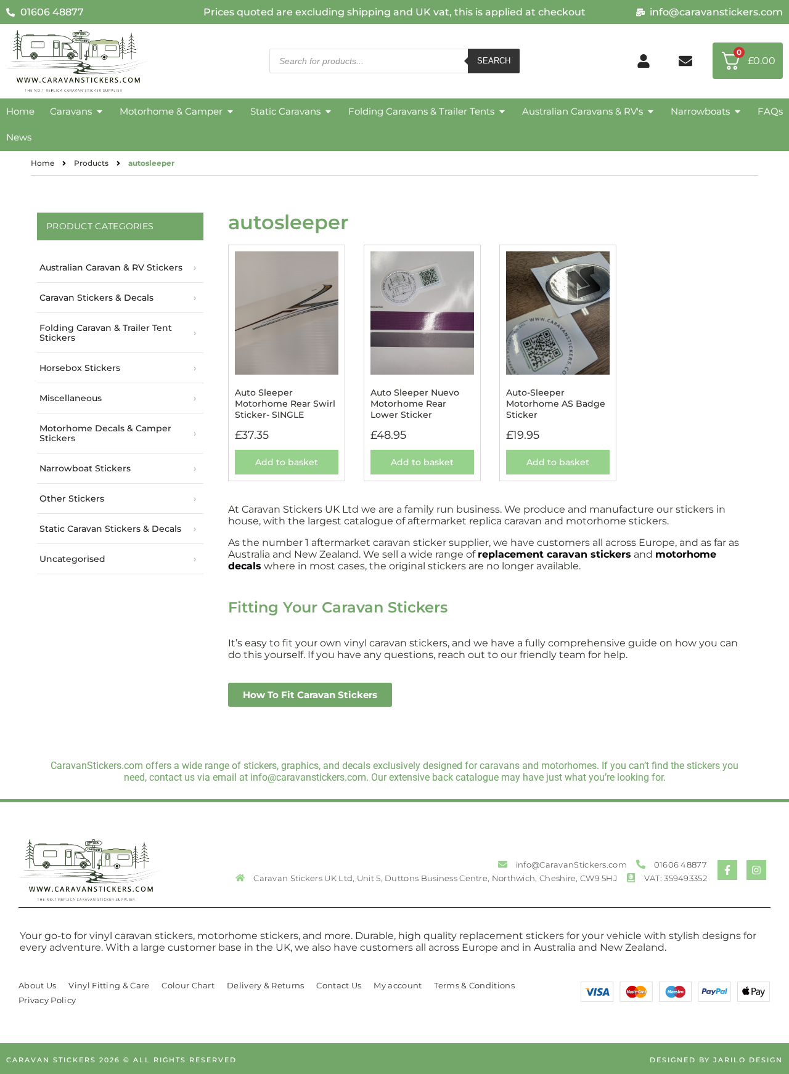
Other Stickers (71, 498)
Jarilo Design (748, 1060)
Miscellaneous (70, 398)
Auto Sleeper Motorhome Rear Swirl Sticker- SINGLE (285, 403)
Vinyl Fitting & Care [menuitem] (108, 985)
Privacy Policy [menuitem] (47, 1000)
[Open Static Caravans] (328, 112)
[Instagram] (756, 870)
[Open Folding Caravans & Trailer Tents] (502, 112)
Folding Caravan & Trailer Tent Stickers (105, 333)
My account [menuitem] (398, 985)
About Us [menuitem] (37, 985)
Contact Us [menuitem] (338, 985)
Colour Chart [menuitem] (188, 985)
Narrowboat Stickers (85, 468)
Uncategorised (72, 559)
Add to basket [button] (286, 462)
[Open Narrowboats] (737, 112)
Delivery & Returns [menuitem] (265, 985)
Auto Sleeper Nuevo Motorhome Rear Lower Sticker (414, 403)
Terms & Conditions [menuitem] (474, 985)
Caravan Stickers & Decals (96, 298)
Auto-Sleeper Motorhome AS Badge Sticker (555, 403)
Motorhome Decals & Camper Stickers (105, 433)
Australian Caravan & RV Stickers (110, 267)
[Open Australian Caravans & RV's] (650, 112)
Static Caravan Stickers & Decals (110, 529)
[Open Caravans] (99, 112)
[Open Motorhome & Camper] (230, 112)
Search (493, 60)
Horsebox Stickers (79, 368)
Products (91, 163)
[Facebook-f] (727, 870)
